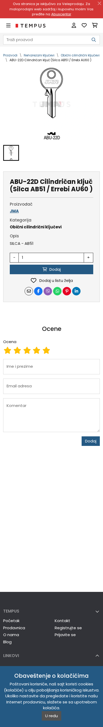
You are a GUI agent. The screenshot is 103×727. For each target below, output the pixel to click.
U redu (51, 716)
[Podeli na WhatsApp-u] (57, 291)
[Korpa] (95, 25)
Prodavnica (14, 628)
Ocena (9, 341)
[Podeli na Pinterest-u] (67, 291)
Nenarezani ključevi (39, 55)
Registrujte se (68, 628)
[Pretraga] (94, 40)
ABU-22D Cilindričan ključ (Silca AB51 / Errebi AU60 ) (50, 60)
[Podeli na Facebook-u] (38, 291)
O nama (11, 634)
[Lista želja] (84, 25)
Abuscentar (61, 14)
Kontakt (62, 620)
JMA (14, 211)
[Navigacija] (8, 25)
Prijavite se (65, 634)
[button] (11, 153)
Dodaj (90, 441)
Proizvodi (10, 55)
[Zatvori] (99, 3)
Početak (11, 620)
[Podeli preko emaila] (29, 291)
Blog (7, 642)
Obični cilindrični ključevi (80, 55)
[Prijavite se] (74, 25)
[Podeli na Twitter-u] (48, 291)
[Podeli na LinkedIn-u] (76, 291)
